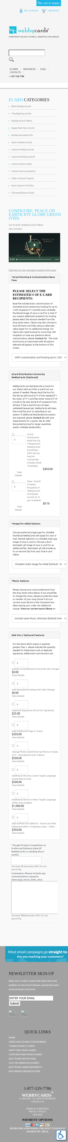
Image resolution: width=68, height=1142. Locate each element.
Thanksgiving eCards (21, 113)
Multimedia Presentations (24, 1071)
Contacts (15, 72)
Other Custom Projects (22, 178)
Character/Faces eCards (22, 193)
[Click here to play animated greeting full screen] (32, 267)
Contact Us (41, 338)
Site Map (37, 1115)
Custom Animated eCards (24, 1063)
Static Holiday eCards (21, 142)
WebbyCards (36, 1095)
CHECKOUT (53, 10)
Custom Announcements (23, 171)
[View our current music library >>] (38, 606)
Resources (29, 69)
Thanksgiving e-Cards (22, 1046)
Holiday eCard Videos (21, 121)
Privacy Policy (37, 1111)
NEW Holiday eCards (21, 106)
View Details (18, 675)
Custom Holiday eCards (22, 149)
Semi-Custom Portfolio (22, 185)
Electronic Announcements (25, 1067)
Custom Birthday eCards (23, 157)
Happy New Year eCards (22, 128)
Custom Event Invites (21, 164)
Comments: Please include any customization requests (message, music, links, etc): (28, 876)
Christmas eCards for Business (27, 1041)
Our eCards (14, 225)
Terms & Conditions (37, 1109)
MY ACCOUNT (31, 10)
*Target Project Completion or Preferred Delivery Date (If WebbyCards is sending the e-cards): (28, 850)
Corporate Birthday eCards (25, 1054)
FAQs (43, 69)
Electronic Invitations (22, 1058)
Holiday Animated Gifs (22, 135)
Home (12, 1037)
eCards (14, 69)
